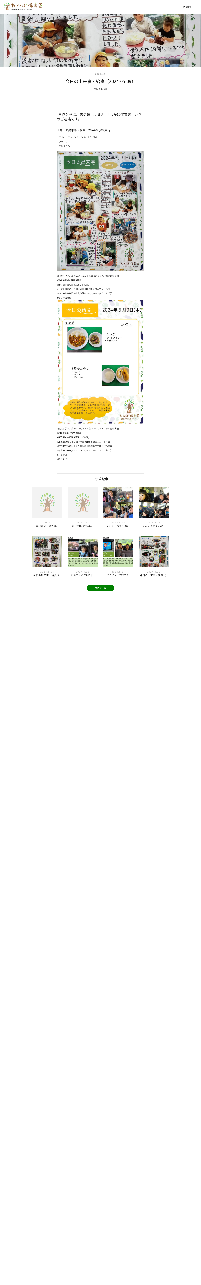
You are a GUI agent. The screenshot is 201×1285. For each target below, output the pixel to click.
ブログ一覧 (100, 588)
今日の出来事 (100, 88)
